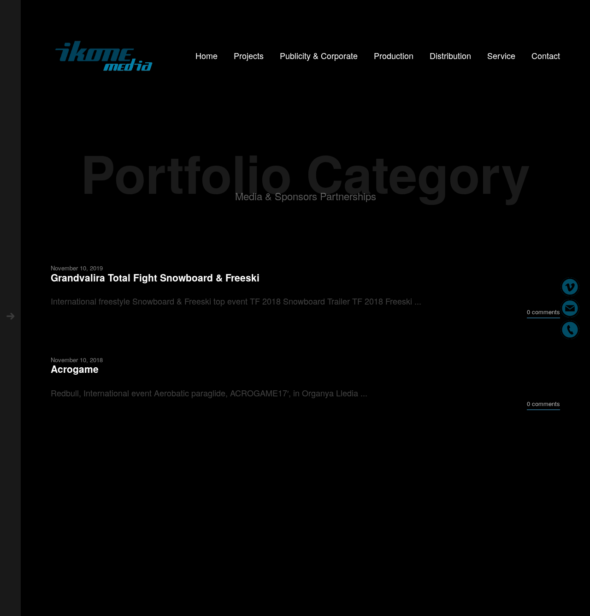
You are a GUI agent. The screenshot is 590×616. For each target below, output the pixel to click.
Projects (249, 55)
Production (393, 55)
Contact (545, 55)
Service (501, 55)
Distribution (450, 55)
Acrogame (75, 369)
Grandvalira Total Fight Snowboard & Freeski (155, 277)
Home (206, 55)
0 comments (543, 311)
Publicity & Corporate (319, 55)
